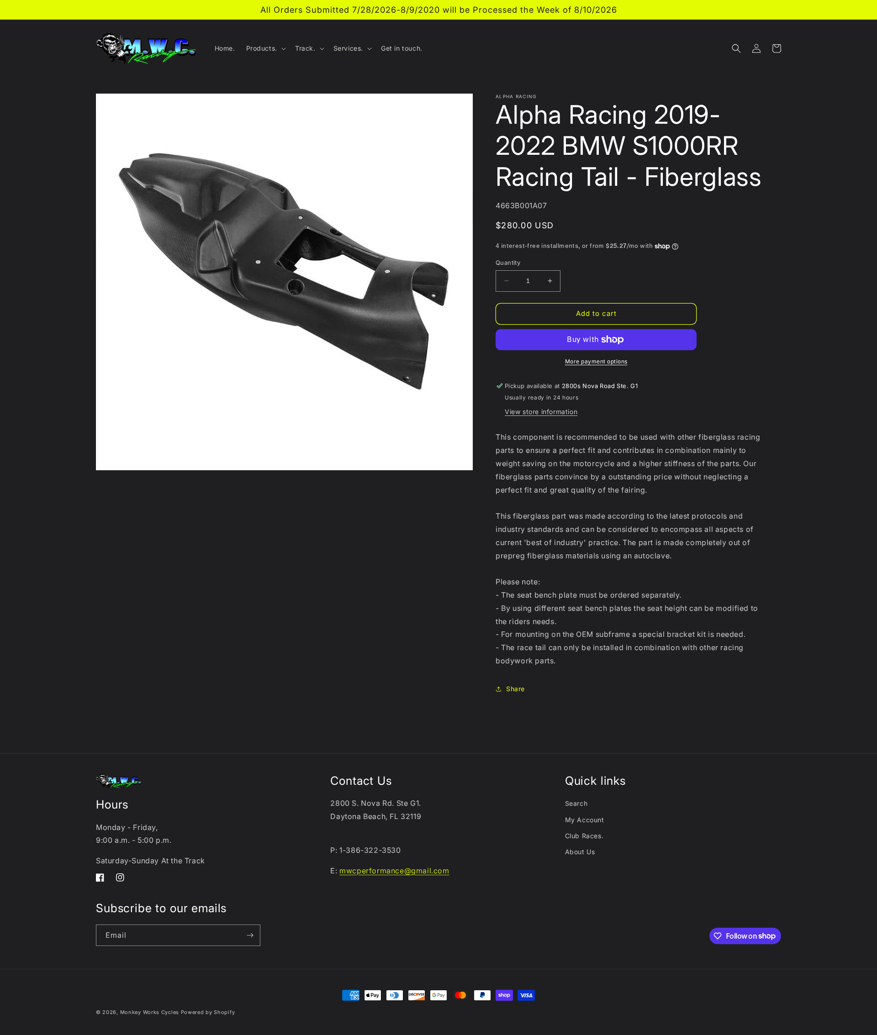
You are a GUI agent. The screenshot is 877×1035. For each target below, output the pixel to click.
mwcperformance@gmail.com (394, 870)
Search (576, 803)
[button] (265, 48)
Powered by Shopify (208, 1012)
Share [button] (515, 689)
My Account (584, 820)
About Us (580, 852)
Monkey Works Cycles (149, 1012)
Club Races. (584, 836)
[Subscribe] (250, 935)
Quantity (508, 262)
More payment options (596, 361)
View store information (541, 411)
